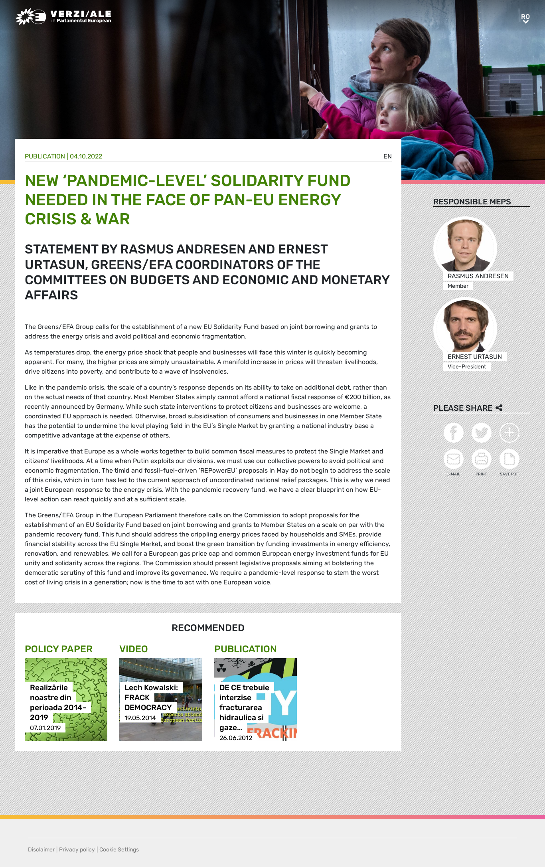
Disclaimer (41, 849)
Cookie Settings (119, 849)
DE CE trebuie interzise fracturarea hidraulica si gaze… (244, 707)
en (387, 156)
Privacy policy (77, 849)
